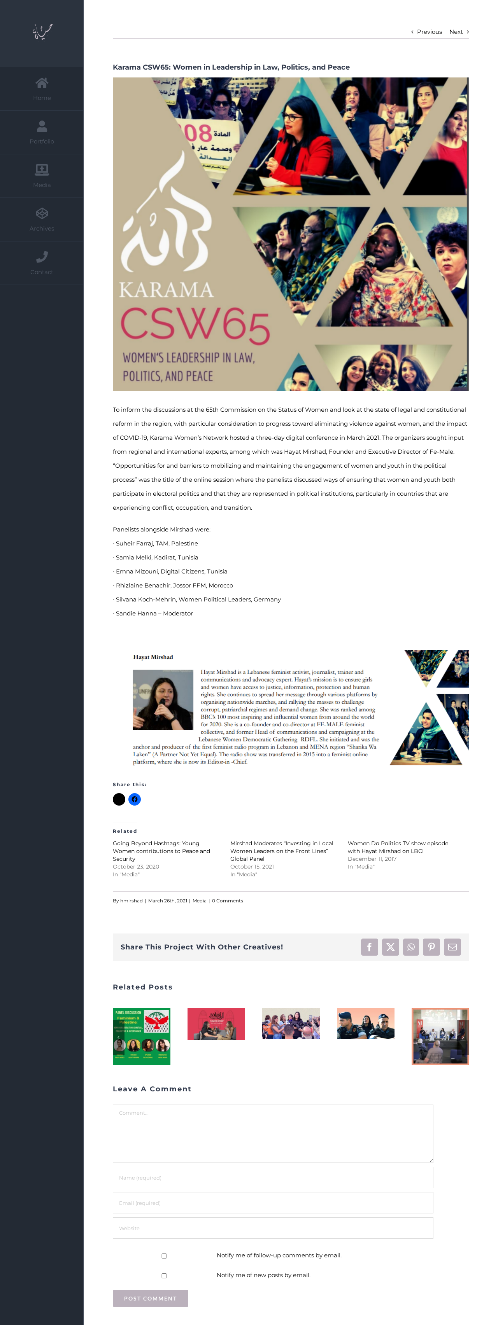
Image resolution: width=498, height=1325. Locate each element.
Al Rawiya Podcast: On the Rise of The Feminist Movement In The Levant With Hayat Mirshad (131, 1024)
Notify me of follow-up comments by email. (279, 1255)
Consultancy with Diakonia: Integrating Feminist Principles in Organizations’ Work (430, 1029)
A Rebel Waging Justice (281, 1023)
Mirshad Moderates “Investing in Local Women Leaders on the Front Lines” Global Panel (281, 851)
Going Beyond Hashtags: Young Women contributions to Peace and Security (161, 851)
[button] (118, 1037)
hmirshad (131, 901)
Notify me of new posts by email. (263, 1275)
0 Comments (227, 901)
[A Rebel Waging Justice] (291, 1023)
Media (200, 901)
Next (456, 31)
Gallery (151, 1024)
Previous (429, 31)
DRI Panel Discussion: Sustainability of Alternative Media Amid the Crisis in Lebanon (356, 1036)
